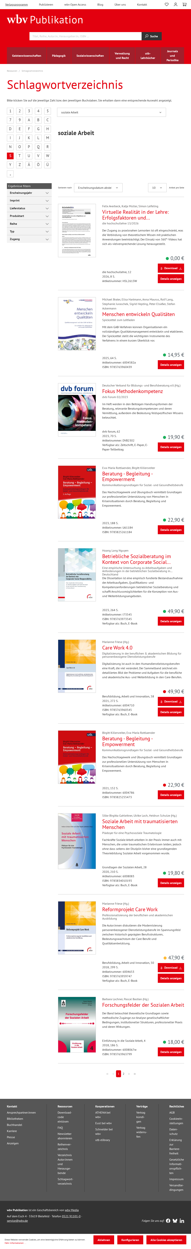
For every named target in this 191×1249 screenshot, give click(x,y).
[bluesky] (174, 1221)
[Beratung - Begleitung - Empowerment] (77, 492)
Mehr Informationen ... (15, 1243)
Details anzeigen (171, 279)
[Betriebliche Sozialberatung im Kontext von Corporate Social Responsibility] (77, 574)
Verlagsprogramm (16, 4)
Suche (154, 36)
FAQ (60, 1127)
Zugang (15, 239)
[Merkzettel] (166, 4)
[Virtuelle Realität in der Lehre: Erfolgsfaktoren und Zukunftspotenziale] (77, 230)
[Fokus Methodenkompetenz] (77, 409)
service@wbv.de (17, 1221)
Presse (11, 1137)
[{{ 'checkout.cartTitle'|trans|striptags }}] (184, 4)
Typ (12, 231)
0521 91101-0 (71, 1216)
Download (171, 268)
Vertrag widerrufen (141, 1132)
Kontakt (142, 4)
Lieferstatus (17, 208)
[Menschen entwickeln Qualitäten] (77, 323)
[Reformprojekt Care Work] (77, 927)
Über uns (120, 4)
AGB (172, 1112)
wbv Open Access (75, 4)
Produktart (17, 216)
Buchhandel (14, 1125)
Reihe (13, 224)
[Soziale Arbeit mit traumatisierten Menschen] (77, 841)
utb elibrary (102, 1140)
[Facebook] (167, 1221)
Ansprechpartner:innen (21, 1112)
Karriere (12, 1131)
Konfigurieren (130, 1240)
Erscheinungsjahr (21, 193)
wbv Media (72, 1210)
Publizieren (46, 4)
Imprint (15, 200)
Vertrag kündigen (140, 1117)
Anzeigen (13, 1143)
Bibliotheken (15, 1118)
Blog (100, 4)
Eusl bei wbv (103, 1123)
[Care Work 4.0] (77, 666)
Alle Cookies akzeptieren (166, 1240)
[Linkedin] (181, 1221)
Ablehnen (104, 1240)
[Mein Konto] (175, 4)
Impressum (176, 1179)
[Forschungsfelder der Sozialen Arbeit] (77, 1025)
